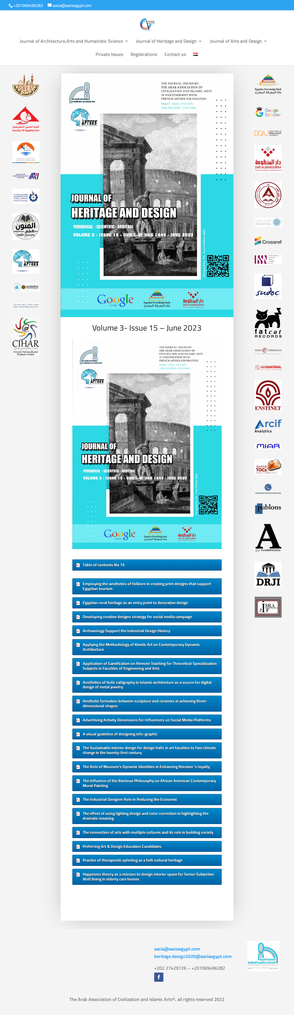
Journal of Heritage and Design (166, 42)
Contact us (175, 55)
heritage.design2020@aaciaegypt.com (193, 956)
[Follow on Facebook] (158, 977)
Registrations (144, 55)
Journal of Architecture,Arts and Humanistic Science (71, 42)
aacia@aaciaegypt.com (177, 948)
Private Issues (109, 55)
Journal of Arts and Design (236, 42)
